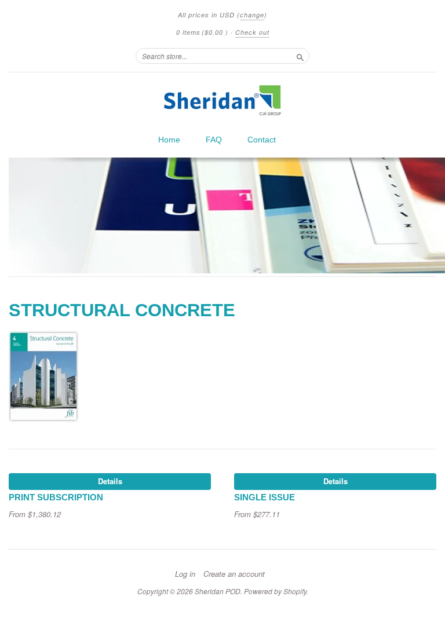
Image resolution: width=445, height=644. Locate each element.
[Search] (300, 55)
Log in (185, 574)
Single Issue (264, 497)
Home (169, 139)
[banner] (222, 100)
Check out (252, 32)
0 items (202, 32)
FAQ (214, 139)
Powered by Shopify (275, 591)
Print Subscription (56, 497)
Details (110, 480)
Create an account (234, 574)
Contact (261, 139)
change (252, 14)
